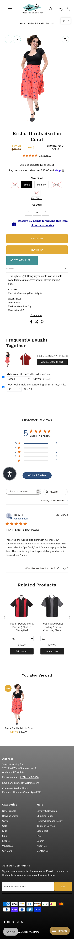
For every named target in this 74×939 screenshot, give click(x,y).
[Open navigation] (9, 9)
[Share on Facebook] (31, 322)
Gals (4, 825)
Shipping (24, 164)
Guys (5, 820)
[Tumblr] (22, 922)
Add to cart (22, 651)
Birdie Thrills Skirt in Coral (28, 374)
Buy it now (37, 249)
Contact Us (43, 850)
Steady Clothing (30, 931)
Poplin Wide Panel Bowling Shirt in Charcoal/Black (52, 627)
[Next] (17, 39)
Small (27, 184)
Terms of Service (46, 825)
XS (14, 184)
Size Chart (36, 198)
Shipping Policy (45, 815)
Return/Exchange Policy (49, 820)
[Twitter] (13, 922)
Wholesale (8, 845)
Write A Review (37, 475)
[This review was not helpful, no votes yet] (64, 568)
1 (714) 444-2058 (29, 777)
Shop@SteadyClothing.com (24, 782)
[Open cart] (68, 9)
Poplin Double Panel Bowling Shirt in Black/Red (22, 627)
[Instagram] (9, 922)
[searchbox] (20, 491)
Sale (4, 835)
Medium (41, 184)
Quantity (37, 204)
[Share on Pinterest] (42, 322)
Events (6, 840)
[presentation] (4, 617)
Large (56, 184)
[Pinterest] (18, 922)
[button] (66, 21)
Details (10, 268)
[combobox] (54, 500)
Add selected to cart (52, 361)
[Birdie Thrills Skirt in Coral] (19, 704)
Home (23, 23)
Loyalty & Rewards (47, 810)
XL (36, 193)
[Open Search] (50, 9)
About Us (42, 845)
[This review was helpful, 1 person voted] (58, 568)
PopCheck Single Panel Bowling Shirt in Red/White (36, 384)
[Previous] (8, 39)
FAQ (39, 835)
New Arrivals (9, 810)
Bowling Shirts (10, 815)
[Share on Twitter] (37, 322)
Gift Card (7, 850)
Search (40, 840)
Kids (4, 830)
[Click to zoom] (65, 39)
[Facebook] (4, 922)
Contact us (36, 315)
